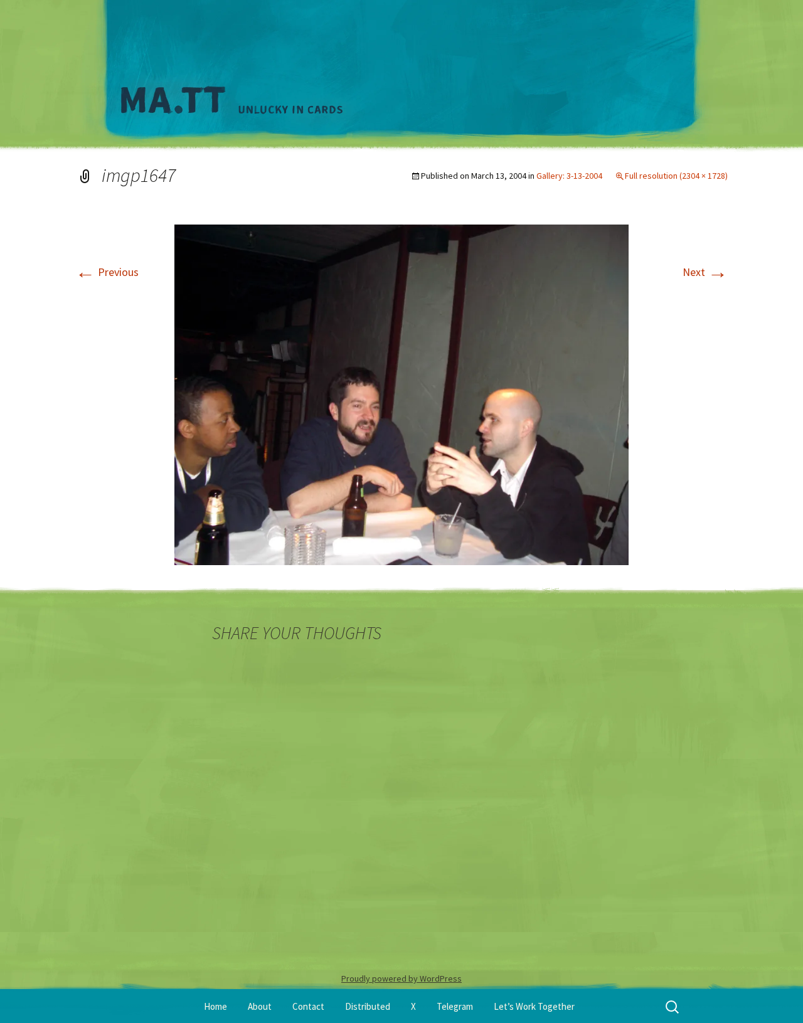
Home (215, 1006)
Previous (107, 272)
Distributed (367, 1006)
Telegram (455, 1006)
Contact (308, 1006)
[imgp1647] (401, 393)
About (260, 1006)
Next (705, 272)
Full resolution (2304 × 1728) (676, 175)
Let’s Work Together (534, 1006)
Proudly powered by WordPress (401, 978)
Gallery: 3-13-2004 (569, 175)
